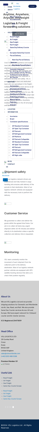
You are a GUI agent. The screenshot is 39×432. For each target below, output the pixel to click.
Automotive (14, 86)
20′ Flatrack (16, 131)
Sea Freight (14, 42)
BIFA (13, 24)
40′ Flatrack (16, 147)
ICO (13, 26)
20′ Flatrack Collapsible (20, 139)
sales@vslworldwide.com (10, 353)
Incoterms (13, 116)
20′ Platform (16, 136)
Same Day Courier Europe (12, 386)
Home (10, 7)
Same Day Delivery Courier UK (18, 49)
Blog (10, 161)
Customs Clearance (17, 69)
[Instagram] (13, 407)
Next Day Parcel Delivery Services (20, 61)
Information (13, 112)
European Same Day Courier (20, 53)
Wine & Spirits (15, 99)
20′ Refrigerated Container (22, 134)
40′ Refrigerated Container (22, 150)
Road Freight (14, 37)
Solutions (12, 32)
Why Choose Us (15, 17)
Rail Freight (14, 45)
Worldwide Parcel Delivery (21, 65)
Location (11, 109)
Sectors (11, 82)
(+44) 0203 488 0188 (9, 356)
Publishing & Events (17, 97)
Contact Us (10, 165)
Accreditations (15, 19)
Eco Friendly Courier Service (20, 72)
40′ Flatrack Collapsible (20, 153)
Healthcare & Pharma (17, 94)
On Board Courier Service (19, 75)
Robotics (13, 102)
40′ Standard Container (20, 142)
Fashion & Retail (16, 91)
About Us (9, 11)
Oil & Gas (13, 105)
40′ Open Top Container (20, 145)
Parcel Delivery (15, 55)
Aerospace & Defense (18, 89)
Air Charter (14, 77)
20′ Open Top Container (20, 128)
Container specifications (19, 122)
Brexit (12, 119)
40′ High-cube (17, 155)
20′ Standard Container (20, 126)
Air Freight (14, 39)
